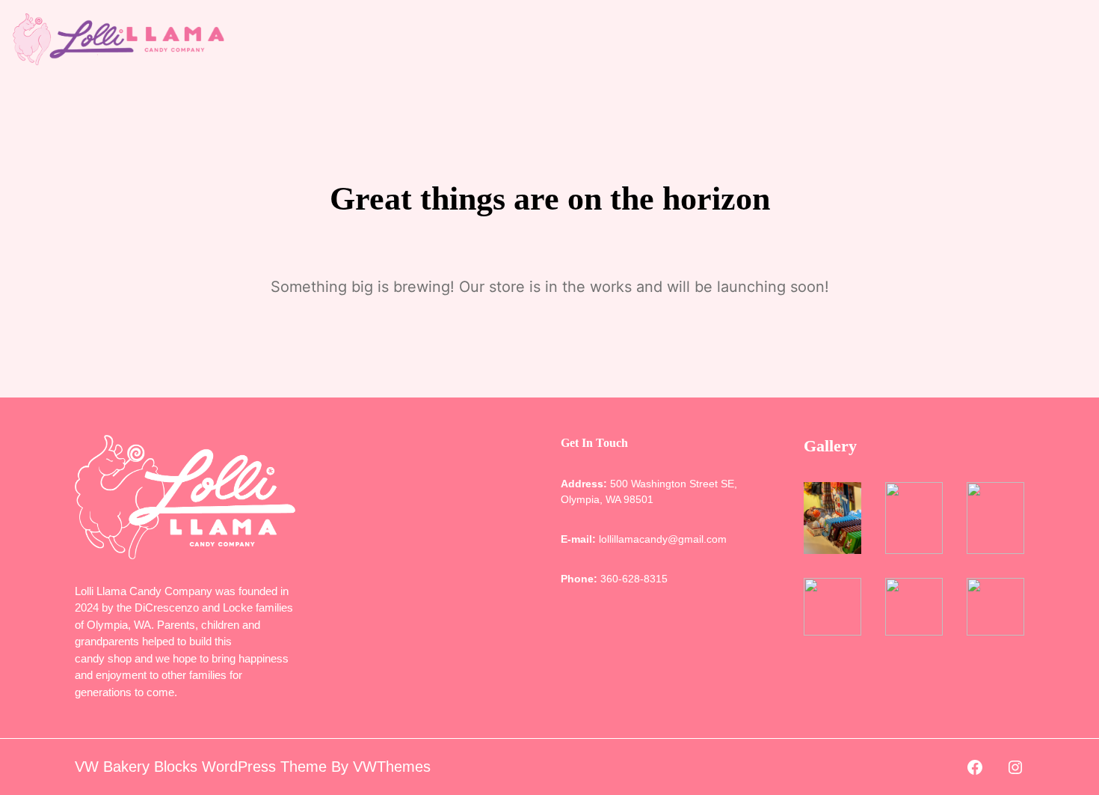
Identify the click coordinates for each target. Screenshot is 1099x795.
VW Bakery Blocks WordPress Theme (201, 766)
